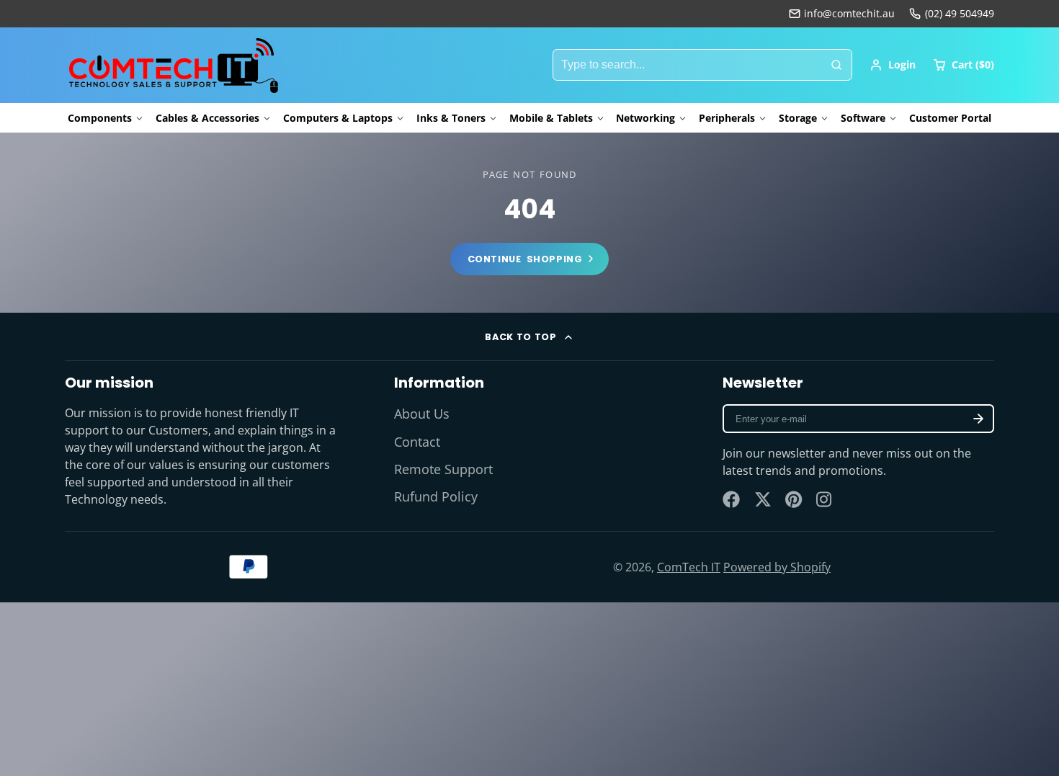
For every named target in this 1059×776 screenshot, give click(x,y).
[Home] (173, 65)
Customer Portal (950, 118)
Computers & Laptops (338, 118)
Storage (798, 118)
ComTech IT (688, 567)
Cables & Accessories (207, 118)
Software (863, 118)
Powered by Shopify (777, 567)
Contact (417, 441)
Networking (645, 118)
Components (100, 118)
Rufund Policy (436, 496)
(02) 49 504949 (959, 13)
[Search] (836, 65)
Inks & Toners (451, 118)
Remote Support (443, 469)
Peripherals (727, 118)
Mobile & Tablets (551, 118)
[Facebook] (731, 499)
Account (893, 64)
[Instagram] (825, 499)
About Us (422, 413)
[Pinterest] (794, 499)
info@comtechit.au (849, 13)
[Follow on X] (763, 499)
